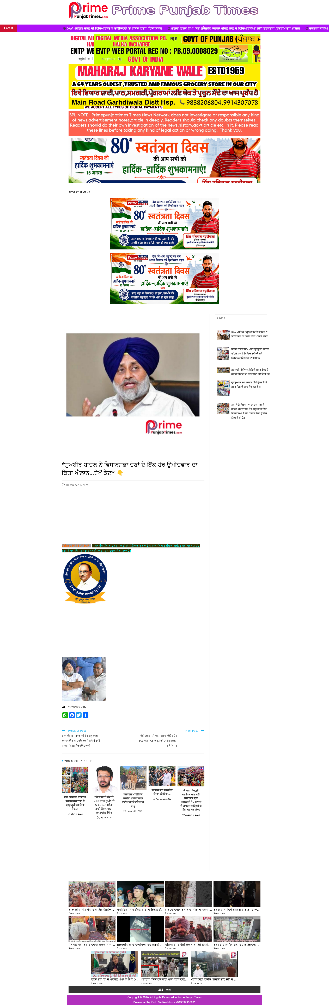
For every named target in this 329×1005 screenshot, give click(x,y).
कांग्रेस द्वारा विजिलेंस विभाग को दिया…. (162, 792)
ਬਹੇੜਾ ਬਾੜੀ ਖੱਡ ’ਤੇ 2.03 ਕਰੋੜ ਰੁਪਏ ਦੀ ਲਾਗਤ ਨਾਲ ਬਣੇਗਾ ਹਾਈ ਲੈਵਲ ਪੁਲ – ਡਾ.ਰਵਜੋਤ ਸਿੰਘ (104, 804)
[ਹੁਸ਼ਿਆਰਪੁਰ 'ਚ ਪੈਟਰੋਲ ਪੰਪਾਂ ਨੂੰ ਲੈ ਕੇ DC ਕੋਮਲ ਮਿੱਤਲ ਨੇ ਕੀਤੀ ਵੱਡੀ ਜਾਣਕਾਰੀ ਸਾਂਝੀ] (114, 964)
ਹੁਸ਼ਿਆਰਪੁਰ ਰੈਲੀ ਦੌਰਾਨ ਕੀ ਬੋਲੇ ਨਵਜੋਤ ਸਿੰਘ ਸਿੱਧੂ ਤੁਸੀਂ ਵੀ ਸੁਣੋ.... (202, 944)
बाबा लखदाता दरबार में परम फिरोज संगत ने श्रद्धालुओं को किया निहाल (75, 802)
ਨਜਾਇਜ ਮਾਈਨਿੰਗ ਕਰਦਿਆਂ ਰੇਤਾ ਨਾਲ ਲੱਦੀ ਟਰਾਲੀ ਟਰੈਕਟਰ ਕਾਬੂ (133, 800)
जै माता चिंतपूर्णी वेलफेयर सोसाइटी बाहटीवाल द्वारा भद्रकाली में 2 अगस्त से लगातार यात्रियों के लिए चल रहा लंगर (191, 799)
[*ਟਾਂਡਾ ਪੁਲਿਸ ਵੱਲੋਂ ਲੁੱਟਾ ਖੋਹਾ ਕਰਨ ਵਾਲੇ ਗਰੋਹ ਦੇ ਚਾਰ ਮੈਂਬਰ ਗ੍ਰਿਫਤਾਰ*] (164, 964)
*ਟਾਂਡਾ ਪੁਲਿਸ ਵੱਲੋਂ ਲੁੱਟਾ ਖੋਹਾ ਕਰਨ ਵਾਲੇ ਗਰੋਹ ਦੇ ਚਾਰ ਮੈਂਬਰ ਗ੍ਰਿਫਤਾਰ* (181, 979)
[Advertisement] (133, 518)
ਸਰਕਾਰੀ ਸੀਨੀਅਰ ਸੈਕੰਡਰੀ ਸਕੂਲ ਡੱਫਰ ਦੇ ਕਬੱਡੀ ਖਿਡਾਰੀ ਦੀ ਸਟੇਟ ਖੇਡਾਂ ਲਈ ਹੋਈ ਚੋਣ (223, 28)
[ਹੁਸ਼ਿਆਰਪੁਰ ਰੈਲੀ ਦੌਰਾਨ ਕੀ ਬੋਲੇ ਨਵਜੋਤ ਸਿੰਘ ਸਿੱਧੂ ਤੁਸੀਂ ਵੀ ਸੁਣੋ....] (188, 929)
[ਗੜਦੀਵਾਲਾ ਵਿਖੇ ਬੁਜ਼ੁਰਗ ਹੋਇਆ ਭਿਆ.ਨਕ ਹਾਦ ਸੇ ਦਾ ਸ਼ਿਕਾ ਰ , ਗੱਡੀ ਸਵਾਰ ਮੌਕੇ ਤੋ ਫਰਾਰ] (237, 894)
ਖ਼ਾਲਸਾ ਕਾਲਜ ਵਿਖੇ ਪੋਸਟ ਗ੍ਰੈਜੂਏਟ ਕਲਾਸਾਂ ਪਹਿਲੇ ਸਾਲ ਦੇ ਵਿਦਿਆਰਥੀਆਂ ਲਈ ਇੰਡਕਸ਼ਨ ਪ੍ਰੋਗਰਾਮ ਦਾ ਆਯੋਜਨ (100, 28)
